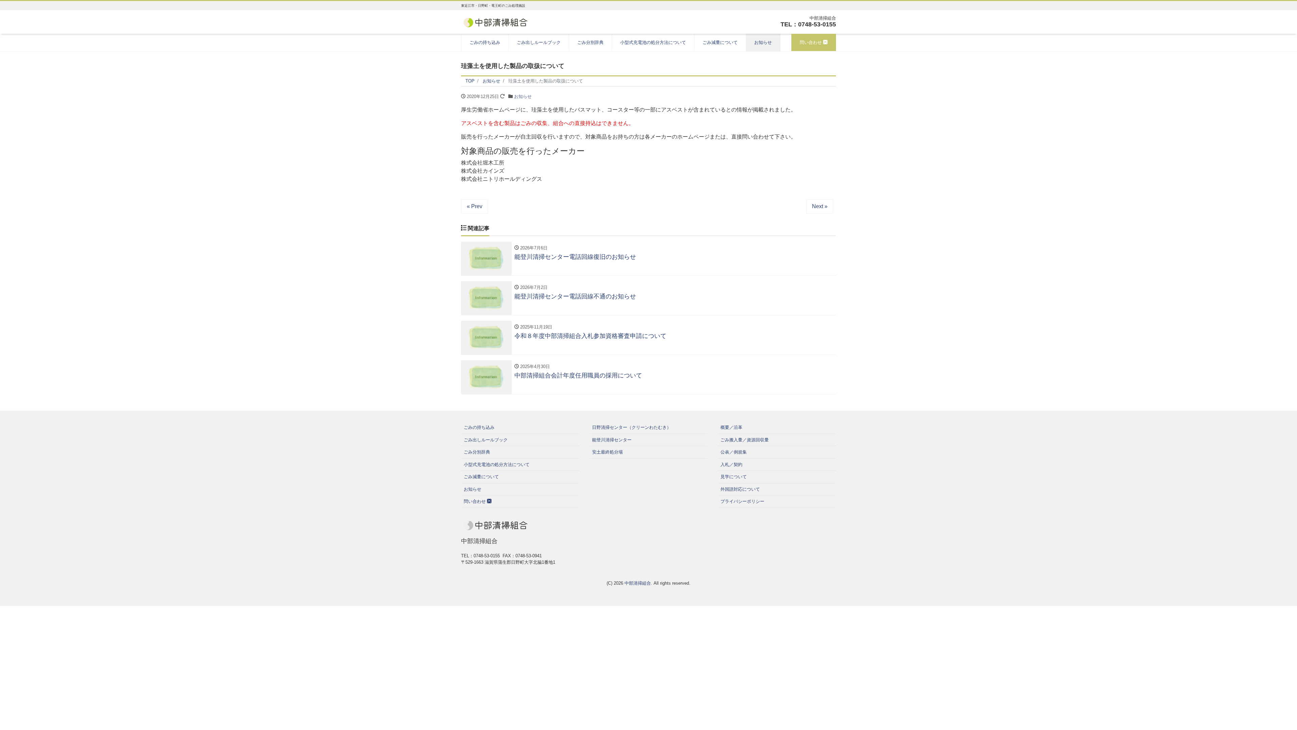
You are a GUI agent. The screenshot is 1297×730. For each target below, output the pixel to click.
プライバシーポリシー (742, 501)
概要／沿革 (731, 427)
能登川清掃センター (612, 439)
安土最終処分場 (607, 452)
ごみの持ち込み (484, 42)
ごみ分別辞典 (590, 42)
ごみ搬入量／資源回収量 (744, 439)
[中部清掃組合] (495, 21)
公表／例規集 (733, 452)
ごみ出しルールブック (539, 42)
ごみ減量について (720, 42)
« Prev (474, 206)
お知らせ (763, 42)
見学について (733, 476)
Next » (820, 206)
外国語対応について (740, 489)
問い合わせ (811, 42)
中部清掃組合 (638, 583)
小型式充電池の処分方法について (653, 42)
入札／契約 (731, 464)
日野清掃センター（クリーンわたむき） (631, 427)
